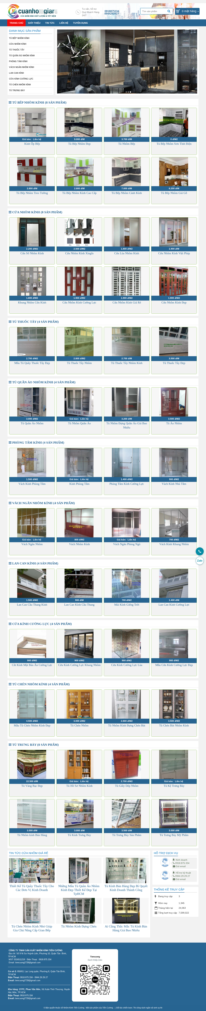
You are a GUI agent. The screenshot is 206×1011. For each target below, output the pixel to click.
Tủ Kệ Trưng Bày (174, 785)
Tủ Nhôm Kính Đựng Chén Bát (126, 725)
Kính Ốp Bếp (32, 143)
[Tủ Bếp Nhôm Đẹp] (79, 122)
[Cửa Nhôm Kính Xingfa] (79, 231)
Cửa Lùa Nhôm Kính (126, 253)
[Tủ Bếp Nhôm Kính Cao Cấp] (79, 171)
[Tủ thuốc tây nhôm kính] (126, 92)
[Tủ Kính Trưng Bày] (79, 813)
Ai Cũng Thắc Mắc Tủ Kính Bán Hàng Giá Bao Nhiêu (126, 928)
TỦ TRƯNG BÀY (17, 90)
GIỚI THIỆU (34, 23)
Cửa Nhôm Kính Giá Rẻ (126, 302)
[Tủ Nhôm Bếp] (126, 122)
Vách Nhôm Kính (79, 544)
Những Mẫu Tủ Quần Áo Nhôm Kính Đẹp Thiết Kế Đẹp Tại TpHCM (78, 889)
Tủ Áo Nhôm (174, 423)
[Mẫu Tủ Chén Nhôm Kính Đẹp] (32, 704)
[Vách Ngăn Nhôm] (32, 522)
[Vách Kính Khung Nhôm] (174, 522)
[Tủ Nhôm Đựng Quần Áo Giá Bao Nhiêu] (126, 402)
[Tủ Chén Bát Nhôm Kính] (174, 704)
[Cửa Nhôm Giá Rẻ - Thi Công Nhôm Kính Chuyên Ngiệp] (32, 11)
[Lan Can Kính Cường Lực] (174, 583)
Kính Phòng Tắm (79, 483)
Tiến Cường (107, 1008)
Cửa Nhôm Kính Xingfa (79, 253)
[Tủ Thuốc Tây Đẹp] (174, 341)
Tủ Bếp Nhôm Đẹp (79, 143)
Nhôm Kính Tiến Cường (73, 1008)
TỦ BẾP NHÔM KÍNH (19, 38)
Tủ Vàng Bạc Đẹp (32, 785)
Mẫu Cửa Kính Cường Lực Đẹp (174, 665)
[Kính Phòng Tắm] (79, 462)
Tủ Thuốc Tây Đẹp (174, 363)
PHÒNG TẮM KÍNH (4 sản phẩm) (37, 442)
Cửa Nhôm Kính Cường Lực (79, 302)
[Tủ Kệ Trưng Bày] (174, 764)
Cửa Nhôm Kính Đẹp (174, 302)
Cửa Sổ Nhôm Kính (32, 253)
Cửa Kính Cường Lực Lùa (126, 665)
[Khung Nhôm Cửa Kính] (32, 281)
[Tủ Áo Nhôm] (174, 402)
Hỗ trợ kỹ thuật (183, 872)
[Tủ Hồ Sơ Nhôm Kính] (79, 764)
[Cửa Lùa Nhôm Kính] (126, 231)
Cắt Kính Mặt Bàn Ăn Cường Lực (32, 665)
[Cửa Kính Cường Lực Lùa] (126, 643)
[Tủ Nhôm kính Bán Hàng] (32, 813)
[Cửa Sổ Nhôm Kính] (32, 231)
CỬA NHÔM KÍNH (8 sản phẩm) (36, 212)
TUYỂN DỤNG (80, 23)
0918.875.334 (182, 863)
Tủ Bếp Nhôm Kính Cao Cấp (79, 193)
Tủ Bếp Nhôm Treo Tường (32, 193)
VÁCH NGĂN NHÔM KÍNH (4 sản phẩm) (43, 503)
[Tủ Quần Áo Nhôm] (32, 402)
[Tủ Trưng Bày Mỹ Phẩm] (174, 813)
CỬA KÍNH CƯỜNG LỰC (21, 79)
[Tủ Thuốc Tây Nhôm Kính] (126, 341)
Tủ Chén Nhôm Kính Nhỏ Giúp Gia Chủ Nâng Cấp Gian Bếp (31, 928)
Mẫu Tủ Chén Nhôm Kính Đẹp (32, 725)
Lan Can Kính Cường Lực (174, 604)
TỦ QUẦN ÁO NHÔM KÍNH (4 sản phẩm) (43, 382)
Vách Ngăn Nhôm (32, 544)
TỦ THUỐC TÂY (16, 50)
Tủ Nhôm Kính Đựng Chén (78, 926)
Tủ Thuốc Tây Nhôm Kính (126, 363)
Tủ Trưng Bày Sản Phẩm (126, 835)
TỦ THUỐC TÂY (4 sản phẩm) (35, 321)
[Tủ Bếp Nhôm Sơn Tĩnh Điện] (174, 122)
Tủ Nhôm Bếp (126, 143)
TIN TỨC (50, 23)
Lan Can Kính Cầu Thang (79, 604)
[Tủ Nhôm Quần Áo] (79, 402)
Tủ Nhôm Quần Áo (79, 423)
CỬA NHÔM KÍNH (17, 44)
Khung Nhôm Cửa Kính (32, 302)
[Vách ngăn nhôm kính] (130, 92)
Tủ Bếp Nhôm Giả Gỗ (174, 193)
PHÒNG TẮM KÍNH (18, 61)
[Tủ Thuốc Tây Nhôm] (79, 341)
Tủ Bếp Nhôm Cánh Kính (127, 193)
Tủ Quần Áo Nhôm (32, 423)
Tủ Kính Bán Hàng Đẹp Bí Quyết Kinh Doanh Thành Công (126, 888)
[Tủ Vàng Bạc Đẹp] (32, 764)
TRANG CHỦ (16, 23)
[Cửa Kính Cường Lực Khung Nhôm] (79, 643)
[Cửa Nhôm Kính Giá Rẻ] (126, 281)
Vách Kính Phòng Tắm (32, 483)
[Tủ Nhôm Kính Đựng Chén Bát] (126, 704)
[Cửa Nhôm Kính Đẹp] (174, 281)
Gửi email (181, 866)
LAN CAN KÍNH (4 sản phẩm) (34, 563)
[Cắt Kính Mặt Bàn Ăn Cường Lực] (32, 643)
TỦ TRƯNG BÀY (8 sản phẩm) (35, 744)
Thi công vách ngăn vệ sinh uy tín (147, 1008)
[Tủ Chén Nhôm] (79, 704)
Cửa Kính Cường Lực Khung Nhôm (79, 665)
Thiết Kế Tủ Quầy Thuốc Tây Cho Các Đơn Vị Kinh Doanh (31, 888)
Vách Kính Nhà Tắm (174, 483)
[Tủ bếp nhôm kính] (128, 92)
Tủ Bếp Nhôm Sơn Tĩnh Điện (174, 143)
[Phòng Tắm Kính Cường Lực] (126, 462)
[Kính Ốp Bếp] (32, 122)
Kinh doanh (181, 860)
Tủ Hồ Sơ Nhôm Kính (79, 785)
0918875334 (112, 11)
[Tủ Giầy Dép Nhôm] (126, 764)
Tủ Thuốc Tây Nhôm (79, 363)
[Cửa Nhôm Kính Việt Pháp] (174, 231)
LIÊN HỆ (63, 23)
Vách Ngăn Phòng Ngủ (126, 544)
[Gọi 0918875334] (200, 551)
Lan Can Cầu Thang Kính (32, 604)
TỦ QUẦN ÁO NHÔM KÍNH (22, 55)
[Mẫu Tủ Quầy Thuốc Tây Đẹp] (32, 341)
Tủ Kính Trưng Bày (79, 835)
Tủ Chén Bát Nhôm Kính (174, 725)
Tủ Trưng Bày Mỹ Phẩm (174, 835)
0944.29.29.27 (182, 876)
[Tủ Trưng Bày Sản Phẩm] (126, 813)
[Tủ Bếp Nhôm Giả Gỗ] (174, 171)
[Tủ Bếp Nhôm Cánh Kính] (126, 171)
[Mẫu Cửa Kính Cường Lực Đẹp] (174, 643)
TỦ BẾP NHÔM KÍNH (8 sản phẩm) (38, 102)
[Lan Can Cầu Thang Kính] (32, 583)
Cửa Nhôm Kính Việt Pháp (174, 253)
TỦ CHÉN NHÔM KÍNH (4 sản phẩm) (40, 684)
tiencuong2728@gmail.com (27, 980)
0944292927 (111, 13)
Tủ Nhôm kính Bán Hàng (32, 835)
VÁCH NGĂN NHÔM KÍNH (21, 67)
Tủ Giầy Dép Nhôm (126, 785)
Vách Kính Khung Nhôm (174, 544)
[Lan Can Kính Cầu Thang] (79, 583)
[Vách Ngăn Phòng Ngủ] (126, 522)
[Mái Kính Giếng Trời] (126, 583)
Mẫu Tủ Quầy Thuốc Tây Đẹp (32, 363)
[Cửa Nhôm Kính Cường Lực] (79, 281)
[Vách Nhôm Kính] (79, 522)
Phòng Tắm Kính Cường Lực (126, 483)
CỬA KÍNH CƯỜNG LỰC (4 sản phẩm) (41, 624)
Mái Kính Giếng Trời (126, 604)
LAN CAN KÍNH (16, 73)
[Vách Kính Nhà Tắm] (174, 462)
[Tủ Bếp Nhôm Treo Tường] (32, 171)
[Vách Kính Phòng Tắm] (32, 462)
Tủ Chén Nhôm (79, 725)
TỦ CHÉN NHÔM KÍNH (20, 84)
